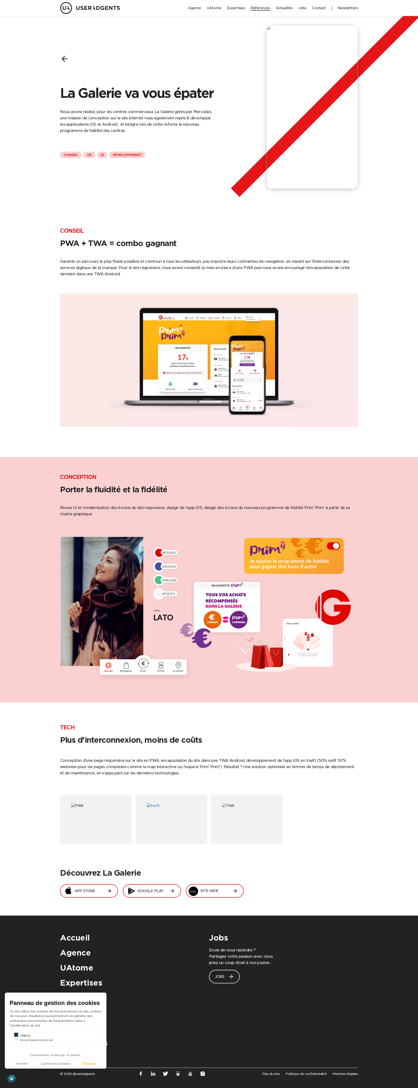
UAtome (76, 967)
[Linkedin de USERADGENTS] (153, 1075)
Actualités (80, 1013)
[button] (11, 1079)
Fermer (21, 1063)
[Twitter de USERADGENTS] (165, 1075)
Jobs (218, 937)
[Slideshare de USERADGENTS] (178, 1075)
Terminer (89, 1063)
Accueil (75, 937)
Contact (76, 1028)
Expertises (81, 983)
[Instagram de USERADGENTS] (203, 1075)
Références (82, 998)
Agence (75, 952)
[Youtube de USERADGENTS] (190, 1075)
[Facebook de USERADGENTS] (140, 1075)
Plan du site (271, 1074)
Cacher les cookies (55, 1063)
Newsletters (84, 1043)
